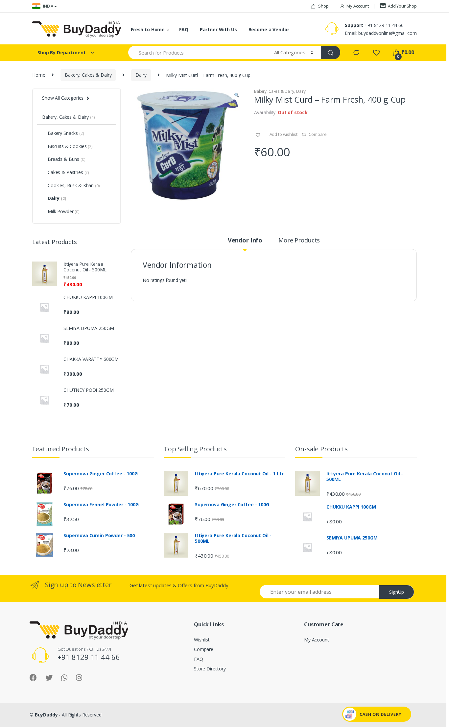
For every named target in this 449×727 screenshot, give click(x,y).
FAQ (183, 29)
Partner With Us (218, 29)
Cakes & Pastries (68, 172)
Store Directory (210, 668)
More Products (299, 240)
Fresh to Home (148, 29)
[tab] (245, 243)
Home (38, 75)
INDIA (47, 6)
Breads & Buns (66, 159)
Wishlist (202, 640)
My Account (357, 6)
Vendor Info (245, 240)
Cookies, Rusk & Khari (74, 185)
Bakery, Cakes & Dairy (88, 75)
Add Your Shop (402, 6)
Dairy (140, 75)
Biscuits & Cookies (70, 146)
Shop (323, 6)
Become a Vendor (268, 29)
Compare (318, 134)
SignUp (396, 592)
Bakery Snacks (66, 133)
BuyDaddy (46, 715)
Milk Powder (64, 211)
